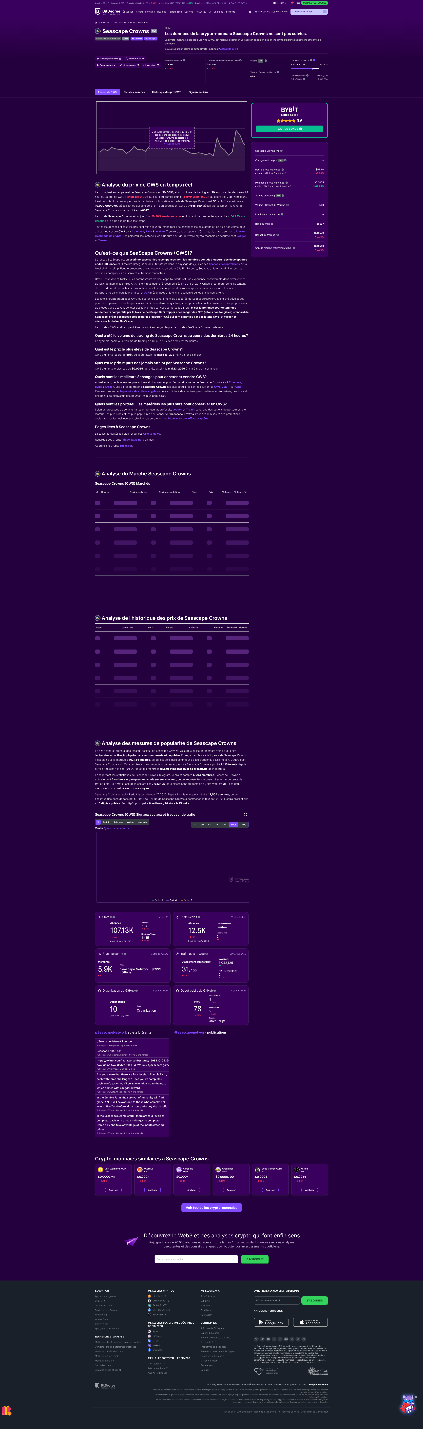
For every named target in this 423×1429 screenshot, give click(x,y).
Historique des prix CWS (167, 92)
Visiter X (163, 917)
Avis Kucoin (206, 1314)
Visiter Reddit (238, 917)
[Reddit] (297, 1339)
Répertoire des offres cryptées (139, 391)
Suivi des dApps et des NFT (109, 1370)
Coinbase (138, 231)
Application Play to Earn (107, 1328)
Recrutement (207, 1365)
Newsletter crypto (104, 1305)
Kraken (160, 231)
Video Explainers (133, 439)
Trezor (102, 240)
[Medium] (286, 1339)
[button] (238, 3)
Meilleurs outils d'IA (104, 1360)
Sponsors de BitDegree (212, 1356)
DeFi (147, 292)
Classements (119, 22)
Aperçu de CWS (107, 92)
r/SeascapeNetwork (111, 1032)
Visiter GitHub (160, 990)
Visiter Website (238, 953)
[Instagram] (291, 1339)
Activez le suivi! (229, 48)
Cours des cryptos (104, 1365)
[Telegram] (262, 1339)
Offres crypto (101, 1324)
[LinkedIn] (280, 1339)
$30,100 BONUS (287, 128)
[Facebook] (274, 1339)
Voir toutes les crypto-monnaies (211, 1208)
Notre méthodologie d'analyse (216, 1337)
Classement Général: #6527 (108, 38)
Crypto (105, 22)
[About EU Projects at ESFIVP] (266, 1370)
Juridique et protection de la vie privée (256, 1411)
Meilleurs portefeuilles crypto (109, 1351)
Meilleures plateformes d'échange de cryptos (118, 1342)
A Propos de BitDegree (212, 1328)
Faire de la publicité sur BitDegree (218, 1351)
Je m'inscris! (254, 1259)
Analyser (113, 1190)
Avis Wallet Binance (157, 1373)
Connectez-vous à (314, 2)
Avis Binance (207, 1310)
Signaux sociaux (198, 92)
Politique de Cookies (288, 1411)
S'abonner (315, 1300)
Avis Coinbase (208, 1296)
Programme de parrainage (214, 1346)
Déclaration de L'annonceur (314, 1411)
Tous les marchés (135, 92)
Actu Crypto (101, 1314)
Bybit (149, 231)
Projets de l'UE (208, 1342)
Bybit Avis (206, 1300)
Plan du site (229, 1411)
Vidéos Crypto (102, 1319)
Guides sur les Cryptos (106, 1310)
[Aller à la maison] (97, 23)
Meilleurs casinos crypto (107, 1356)
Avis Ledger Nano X (158, 1368)
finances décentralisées (224, 264)
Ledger (241, 236)
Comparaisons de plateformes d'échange (115, 1346)
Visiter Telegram (159, 953)
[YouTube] (268, 1339)
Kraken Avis (206, 1305)
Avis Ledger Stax (156, 1363)
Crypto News (151, 433)
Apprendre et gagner (105, 1296)
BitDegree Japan (209, 1360)
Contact (205, 1370)
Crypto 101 (100, 1300)
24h (260, 61)
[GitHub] (303, 1339)
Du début (126, 445)
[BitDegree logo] (105, 1385)
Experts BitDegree (210, 1333)
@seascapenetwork (116, 828)
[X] (256, 1339)
